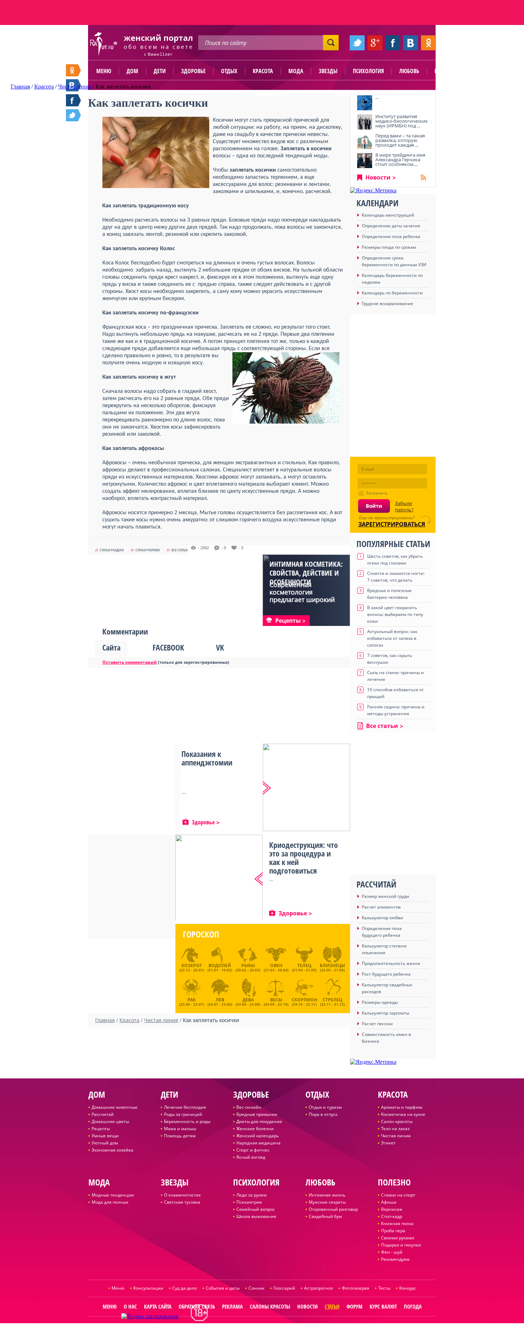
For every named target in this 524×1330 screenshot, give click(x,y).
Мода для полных (110, 1202)
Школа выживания (256, 1216)
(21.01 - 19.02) (219, 967)
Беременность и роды (187, 1121)
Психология (368, 71)
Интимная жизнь (327, 1195)
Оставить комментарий (129, 662)
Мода (295, 71)
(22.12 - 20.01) (191, 967)
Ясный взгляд (250, 1157)
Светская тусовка (182, 1202)
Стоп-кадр (391, 1216)
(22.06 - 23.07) (191, 1001)
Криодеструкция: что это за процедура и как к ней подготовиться (303, 857)
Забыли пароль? (404, 506)
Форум (354, 1306)
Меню (103, 71)
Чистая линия (396, 1136)
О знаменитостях (182, 1195)
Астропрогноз (318, 1288)
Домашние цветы (110, 1121)
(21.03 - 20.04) (276, 967)
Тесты (384, 1288)
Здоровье (193, 71)
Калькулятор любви (382, 918)
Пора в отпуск (323, 1114)
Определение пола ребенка (391, 236)
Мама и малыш (180, 1129)
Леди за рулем (251, 1195)
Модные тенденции (113, 1195)
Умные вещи (105, 1136)
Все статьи (179, 549)
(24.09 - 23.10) (276, 1001)
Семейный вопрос (255, 1209)
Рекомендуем (395, 1259)
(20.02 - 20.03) (248, 967)
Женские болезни (255, 1129)
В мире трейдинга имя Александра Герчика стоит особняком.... (400, 159)
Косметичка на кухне (403, 1114)
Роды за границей (183, 1114)
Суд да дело (184, 1288)
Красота (263, 71)
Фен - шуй (391, 1252)
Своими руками (397, 1238)
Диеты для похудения (259, 1121)
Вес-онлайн (248, 1107)
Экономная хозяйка (112, 1150)
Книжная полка (397, 1223)
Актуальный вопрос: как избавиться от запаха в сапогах (392, 638)
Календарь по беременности (392, 293)
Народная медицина (258, 1143)
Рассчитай (103, 1114)
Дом (132, 71)
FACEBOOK (168, 647)
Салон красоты (396, 1121)
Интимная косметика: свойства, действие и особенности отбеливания (306, 577)
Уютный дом (105, 1143)
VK (220, 647)
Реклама (232, 1306)
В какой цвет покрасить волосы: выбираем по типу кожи (395, 614)
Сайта (111, 647)
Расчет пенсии (377, 1024)
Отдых (229, 71)
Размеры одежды (380, 1002)
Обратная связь (197, 1306)
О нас (130, 1306)
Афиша (388, 1202)
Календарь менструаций (388, 215)
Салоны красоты (270, 1306)
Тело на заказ (395, 1129)
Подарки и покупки (401, 1245)
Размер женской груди (385, 896)
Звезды (328, 71)
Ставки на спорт (398, 1195)
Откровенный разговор (333, 1209)
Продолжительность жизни (391, 963)
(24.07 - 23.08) (219, 1001)
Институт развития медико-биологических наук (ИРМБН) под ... (401, 121)
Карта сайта (157, 1306)
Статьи (332, 1306)
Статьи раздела (112, 549)
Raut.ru (238, 1327)
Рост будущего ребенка (386, 974)
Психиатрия (249, 1202)
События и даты (223, 1288)
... (377, 97)
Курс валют (383, 1306)
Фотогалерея (355, 1288)
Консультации (148, 1288)
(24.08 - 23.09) (248, 1001)
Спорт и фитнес (252, 1150)
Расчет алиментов (381, 907)
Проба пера (393, 1231)
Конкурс (407, 1288)
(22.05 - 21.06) (332, 967)
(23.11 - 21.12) (332, 1001)
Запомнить (376, 493)
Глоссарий (284, 1288)
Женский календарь (257, 1136)
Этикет (388, 1143)
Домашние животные (115, 1107)
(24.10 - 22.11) (304, 1001)
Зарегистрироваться (391, 524)
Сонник (256, 1288)
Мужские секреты (327, 1202)
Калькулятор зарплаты (385, 1013)
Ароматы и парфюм (401, 1107)
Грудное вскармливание (387, 303)
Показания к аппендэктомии (206, 758)
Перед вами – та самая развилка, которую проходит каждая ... (400, 140)
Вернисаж (391, 1209)
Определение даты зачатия (391, 226)
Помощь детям (180, 1136)
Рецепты (101, 1129)
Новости (378, 177)
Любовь (409, 71)
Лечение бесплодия (185, 1107)
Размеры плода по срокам (389, 247)
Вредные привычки (256, 1114)
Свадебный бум (325, 1216)
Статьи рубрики (147, 549)
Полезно (446, 71)
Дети (160, 71)
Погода (413, 1306)
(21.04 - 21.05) (304, 967)
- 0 (223, 547)
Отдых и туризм (325, 1107)
